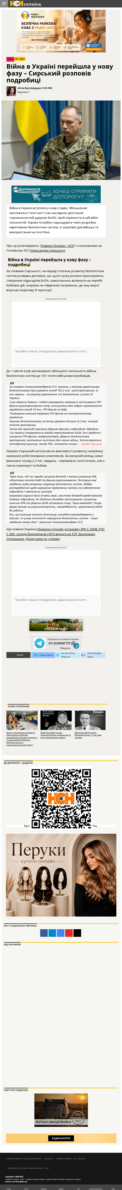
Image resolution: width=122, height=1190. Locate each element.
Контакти (48, 1159)
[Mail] (77, 933)
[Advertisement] (56, 324)
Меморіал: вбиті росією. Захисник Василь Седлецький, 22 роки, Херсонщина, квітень (55, 735)
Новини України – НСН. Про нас (71, 1159)
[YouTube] (69, 933)
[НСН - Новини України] (56, 643)
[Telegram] (52, 933)
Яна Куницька (33, 88)
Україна (10, 59)
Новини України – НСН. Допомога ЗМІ (23, 1159)
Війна (22, 59)
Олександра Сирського (47, 250)
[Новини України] (26, 3)
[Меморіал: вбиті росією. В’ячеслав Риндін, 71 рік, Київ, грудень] (90, 720)
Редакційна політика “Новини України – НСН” (28, 1168)
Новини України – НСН (57, 246)
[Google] (60, 933)
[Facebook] (44, 933)
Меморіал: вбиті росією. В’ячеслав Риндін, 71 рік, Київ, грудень (88, 735)
